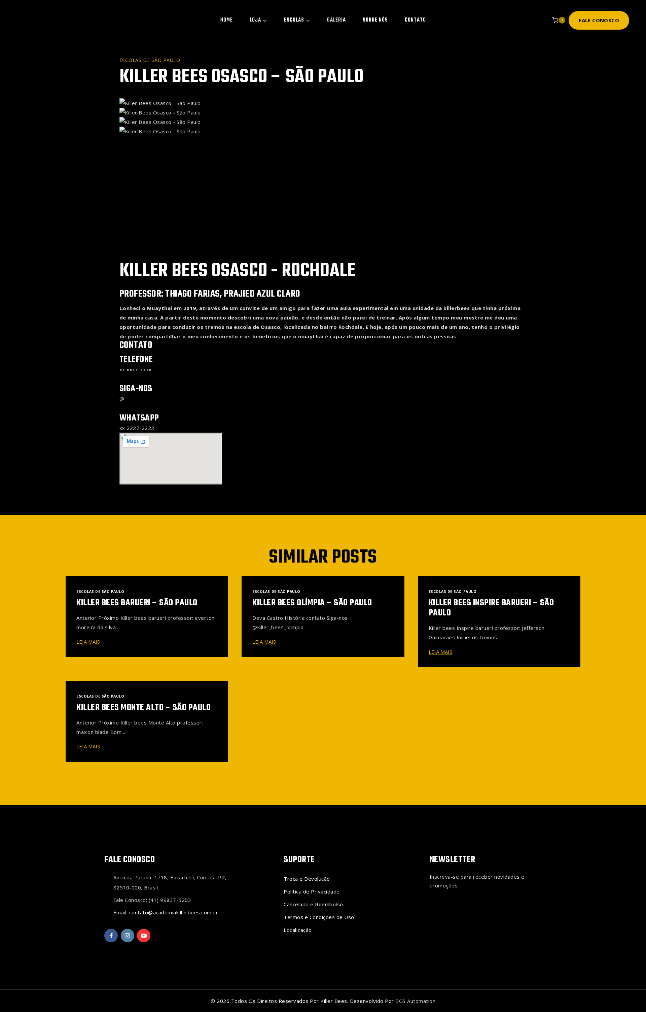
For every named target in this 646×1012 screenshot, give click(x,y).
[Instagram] (127, 935)
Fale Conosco (599, 20)
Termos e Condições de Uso (319, 917)
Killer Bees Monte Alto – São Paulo (143, 707)
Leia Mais (89, 641)
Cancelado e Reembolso (313, 904)
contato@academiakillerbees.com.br (173, 912)
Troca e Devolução (307, 878)
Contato (415, 20)
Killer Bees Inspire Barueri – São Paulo (491, 608)
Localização (298, 929)
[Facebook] (111, 935)
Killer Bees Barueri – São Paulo (137, 603)
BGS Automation (415, 1001)
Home (226, 20)
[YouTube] (143, 935)
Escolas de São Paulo (149, 60)
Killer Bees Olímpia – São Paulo (312, 603)
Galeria (336, 20)
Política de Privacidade (312, 891)
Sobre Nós (375, 20)
